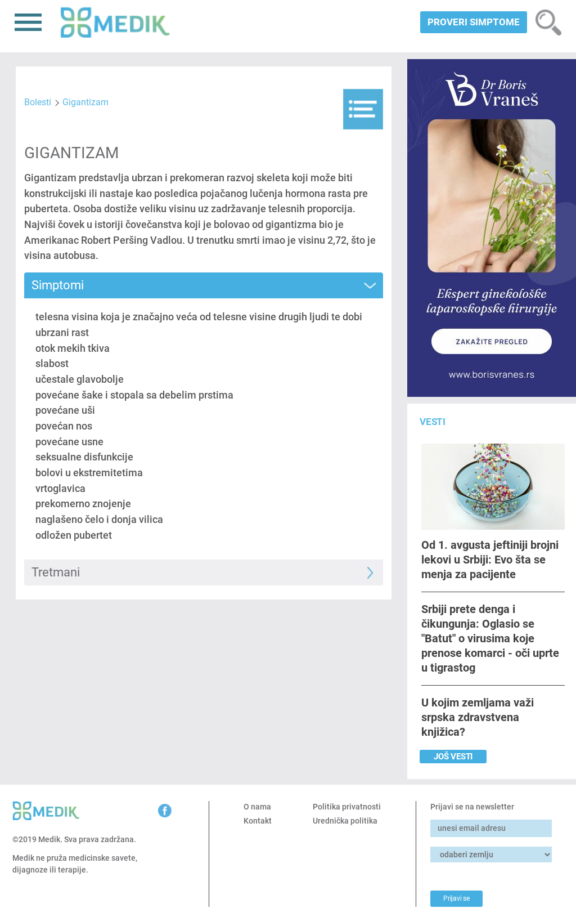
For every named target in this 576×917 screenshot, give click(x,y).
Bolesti (37, 102)
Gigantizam (85, 102)
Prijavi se (456, 898)
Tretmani (56, 572)
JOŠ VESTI (453, 757)
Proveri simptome (474, 22)
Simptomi (58, 285)
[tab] (204, 285)
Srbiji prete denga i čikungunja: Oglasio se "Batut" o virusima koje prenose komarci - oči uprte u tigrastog (490, 638)
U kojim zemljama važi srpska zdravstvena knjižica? (477, 717)
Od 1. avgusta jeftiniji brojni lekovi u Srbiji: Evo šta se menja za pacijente (490, 559)
